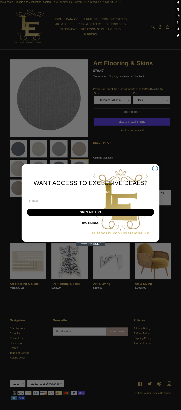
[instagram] (178, 16)
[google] (178, 9)
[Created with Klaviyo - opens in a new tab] (90, 244)
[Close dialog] (155, 168)
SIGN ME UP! (90, 212)
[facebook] (178, 3)
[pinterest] (178, 22)
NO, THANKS (90, 223)
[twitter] (178, 35)
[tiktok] (178, 29)
